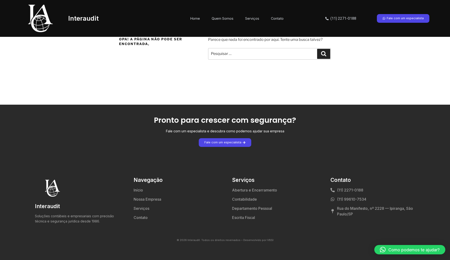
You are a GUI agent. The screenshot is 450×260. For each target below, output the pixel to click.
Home (195, 18)
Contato (277, 18)
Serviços (252, 18)
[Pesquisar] (323, 54)
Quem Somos (222, 18)
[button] (409, 249)
